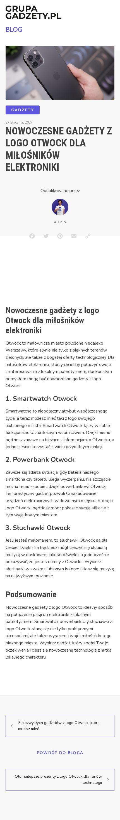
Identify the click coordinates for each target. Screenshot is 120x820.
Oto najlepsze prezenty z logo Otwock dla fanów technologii (58, 779)
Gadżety (22, 109)
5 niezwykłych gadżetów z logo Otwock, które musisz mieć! (59, 725)
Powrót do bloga (60, 752)
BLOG (14, 29)
